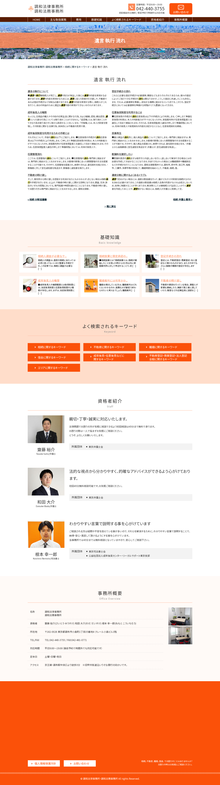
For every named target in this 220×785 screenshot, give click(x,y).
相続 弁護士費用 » (182, 199)
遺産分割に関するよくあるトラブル (129, 175)
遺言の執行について (38, 91)
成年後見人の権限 (37, 112)
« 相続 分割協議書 (37, 199)
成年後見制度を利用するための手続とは (48, 133)
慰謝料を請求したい (122, 154)
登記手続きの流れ (121, 91)
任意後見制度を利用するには (127, 112)
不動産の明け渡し (37, 175)
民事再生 (116, 133)
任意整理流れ (35, 154)
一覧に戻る (110, 206)
